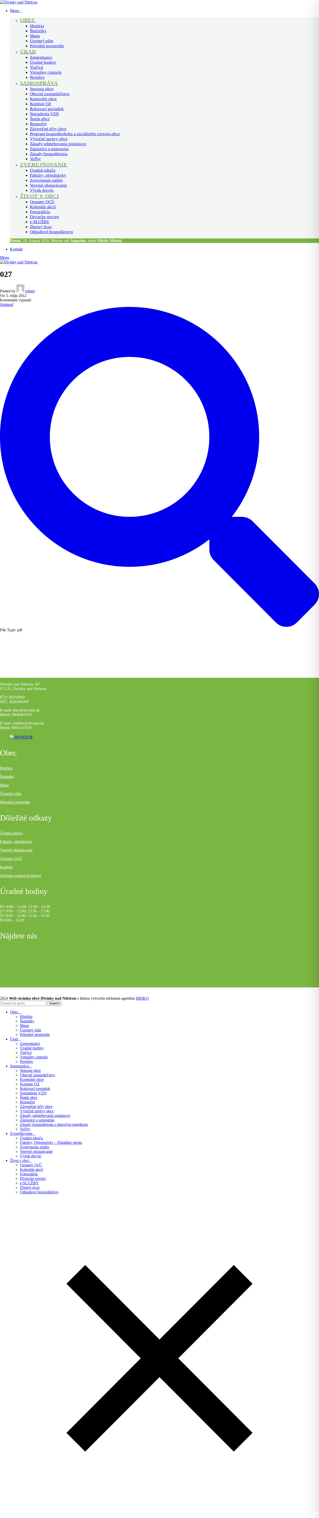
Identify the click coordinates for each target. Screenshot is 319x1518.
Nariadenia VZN (44, 113)
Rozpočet (38, 123)
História (37, 25)
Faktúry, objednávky (48, 175)
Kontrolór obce (43, 98)
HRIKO (142, 998)
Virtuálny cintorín (46, 72)
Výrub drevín (42, 190)
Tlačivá (36, 67)
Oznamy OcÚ (11, 858)
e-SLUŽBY (39, 221)
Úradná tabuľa (42, 170)
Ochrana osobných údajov (20, 875)
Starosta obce (42, 88)
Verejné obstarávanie (48, 185)
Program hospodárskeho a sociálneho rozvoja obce (75, 133)
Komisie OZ (40, 103)
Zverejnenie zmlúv (46, 180)
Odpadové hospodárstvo (51, 231)
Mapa (35, 35)
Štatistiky (38, 30)
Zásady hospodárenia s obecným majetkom (54, 1124)
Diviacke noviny (44, 216)
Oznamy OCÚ (42, 201)
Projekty (37, 77)
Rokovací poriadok (47, 108)
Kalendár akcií (43, 206)
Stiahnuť (7, 304)
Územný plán (41, 40)
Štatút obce (40, 118)
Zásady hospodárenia (49, 153)
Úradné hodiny (43, 62)
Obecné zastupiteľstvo (50, 93)
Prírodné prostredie (47, 45)
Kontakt (6, 867)
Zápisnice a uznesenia (49, 148)
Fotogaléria (40, 211)
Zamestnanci (41, 57)
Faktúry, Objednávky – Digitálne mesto (51, 1142)
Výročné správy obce (49, 138)
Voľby (35, 158)
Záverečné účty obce (48, 128)
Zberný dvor (41, 226)
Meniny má (68, 240)
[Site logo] (18, 2)
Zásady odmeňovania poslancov (58, 143)
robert (30, 291)
